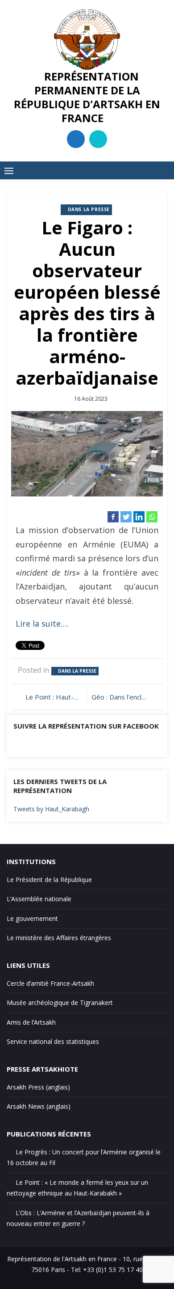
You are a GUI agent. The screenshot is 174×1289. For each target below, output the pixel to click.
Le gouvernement (32, 918)
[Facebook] (113, 516)
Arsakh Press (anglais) (38, 1087)
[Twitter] (126, 516)
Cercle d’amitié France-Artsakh (50, 983)
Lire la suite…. (42, 623)
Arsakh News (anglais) (38, 1106)
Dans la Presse (89, 209)
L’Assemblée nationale (39, 899)
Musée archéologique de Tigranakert (60, 1002)
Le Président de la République (49, 879)
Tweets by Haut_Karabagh (51, 809)
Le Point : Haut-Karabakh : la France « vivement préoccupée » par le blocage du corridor (54, 696)
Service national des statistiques (53, 1041)
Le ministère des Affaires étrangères (59, 937)
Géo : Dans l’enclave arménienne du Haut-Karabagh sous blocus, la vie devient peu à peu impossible (123, 696)
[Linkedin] (139, 516)
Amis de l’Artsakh (31, 1022)
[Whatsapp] (151, 516)
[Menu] (9, 170)
